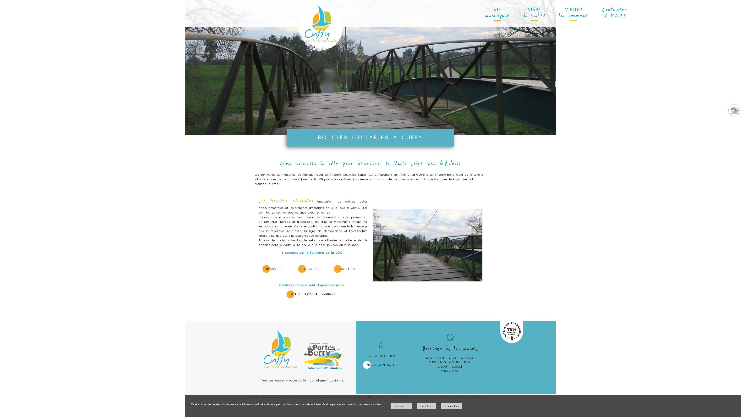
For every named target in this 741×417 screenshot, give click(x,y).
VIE (497, 13)
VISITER (573, 13)
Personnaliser (451, 406)
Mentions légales (273, 380)
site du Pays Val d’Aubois (313, 294)
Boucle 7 (274, 268)
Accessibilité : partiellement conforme (316, 380)
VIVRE (534, 13)
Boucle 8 (310, 268)
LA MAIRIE (614, 12)
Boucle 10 (346, 268)
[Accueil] (320, 13)
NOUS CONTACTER (382, 364)
